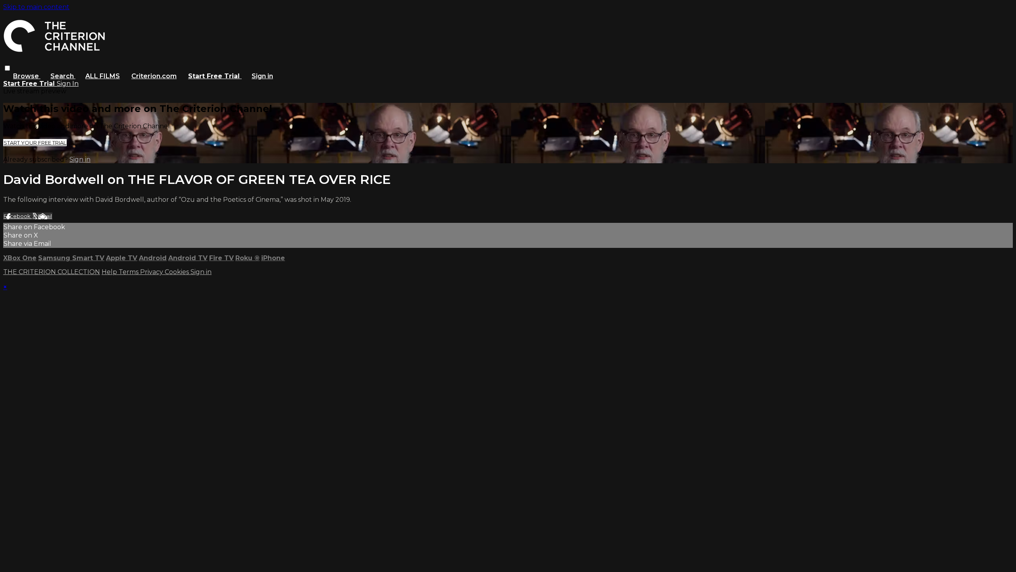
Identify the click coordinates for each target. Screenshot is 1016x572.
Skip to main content (36, 7)
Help (110, 272)
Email (45, 216)
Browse (26, 76)
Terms (129, 272)
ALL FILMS (102, 76)
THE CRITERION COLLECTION (51, 272)
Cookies (177, 272)
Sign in (262, 76)
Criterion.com (154, 76)
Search (62, 76)
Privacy (152, 272)
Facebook (18, 216)
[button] (7, 68)
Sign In (68, 83)
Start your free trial (35, 142)
